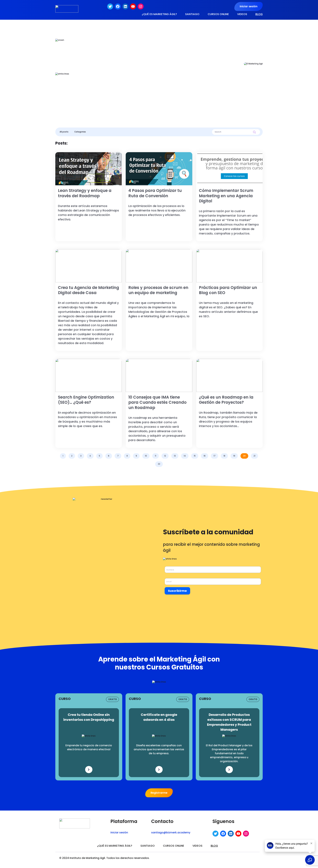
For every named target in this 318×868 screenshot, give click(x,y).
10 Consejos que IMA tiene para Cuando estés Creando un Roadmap (155, 361)
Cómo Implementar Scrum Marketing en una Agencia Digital (227, 153)
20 (244, 456)
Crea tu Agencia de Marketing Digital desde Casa (80, 250)
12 (165, 456)
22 (159, 464)
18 (224, 456)
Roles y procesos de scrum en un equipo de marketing (153, 250)
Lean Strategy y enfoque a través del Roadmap (79, 153)
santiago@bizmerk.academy (170, 832)
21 (254, 456)
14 (185, 456)
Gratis (112, 699)
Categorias (80, 131)
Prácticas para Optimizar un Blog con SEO (217, 250)
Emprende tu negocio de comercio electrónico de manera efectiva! (88, 747)
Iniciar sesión (248, 6)
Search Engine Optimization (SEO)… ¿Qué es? (78, 360)
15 (195, 456)
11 (155, 456)
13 (175, 456)
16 (205, 456)
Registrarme (159, 793)
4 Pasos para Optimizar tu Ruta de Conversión (149, 153)
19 (234, 456)
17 (214, 456)
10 (146, 456)
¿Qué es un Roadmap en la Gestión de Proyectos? (222, 360)
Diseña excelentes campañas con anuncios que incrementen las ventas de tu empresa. (159, 749)
